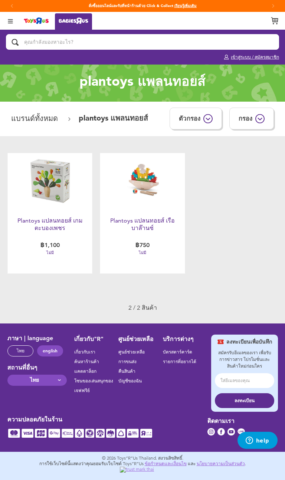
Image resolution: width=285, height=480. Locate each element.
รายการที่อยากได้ (179, 361)
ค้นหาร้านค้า (86, 361)
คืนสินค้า (126, 371)
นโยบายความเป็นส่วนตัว (221, 463)
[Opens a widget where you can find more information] (257, 441)
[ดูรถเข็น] (274, 20)
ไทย (20, 351)
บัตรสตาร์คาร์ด (177, 352)
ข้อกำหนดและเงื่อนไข (166, 463)
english (50, 351)
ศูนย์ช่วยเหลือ (131, 352)
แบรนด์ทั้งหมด (35, 118)
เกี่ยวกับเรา (84, 352)
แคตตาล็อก (85, 371)
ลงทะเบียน (245, 400)
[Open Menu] (10, 20)
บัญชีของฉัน (130, 381)
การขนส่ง (127, 361)
